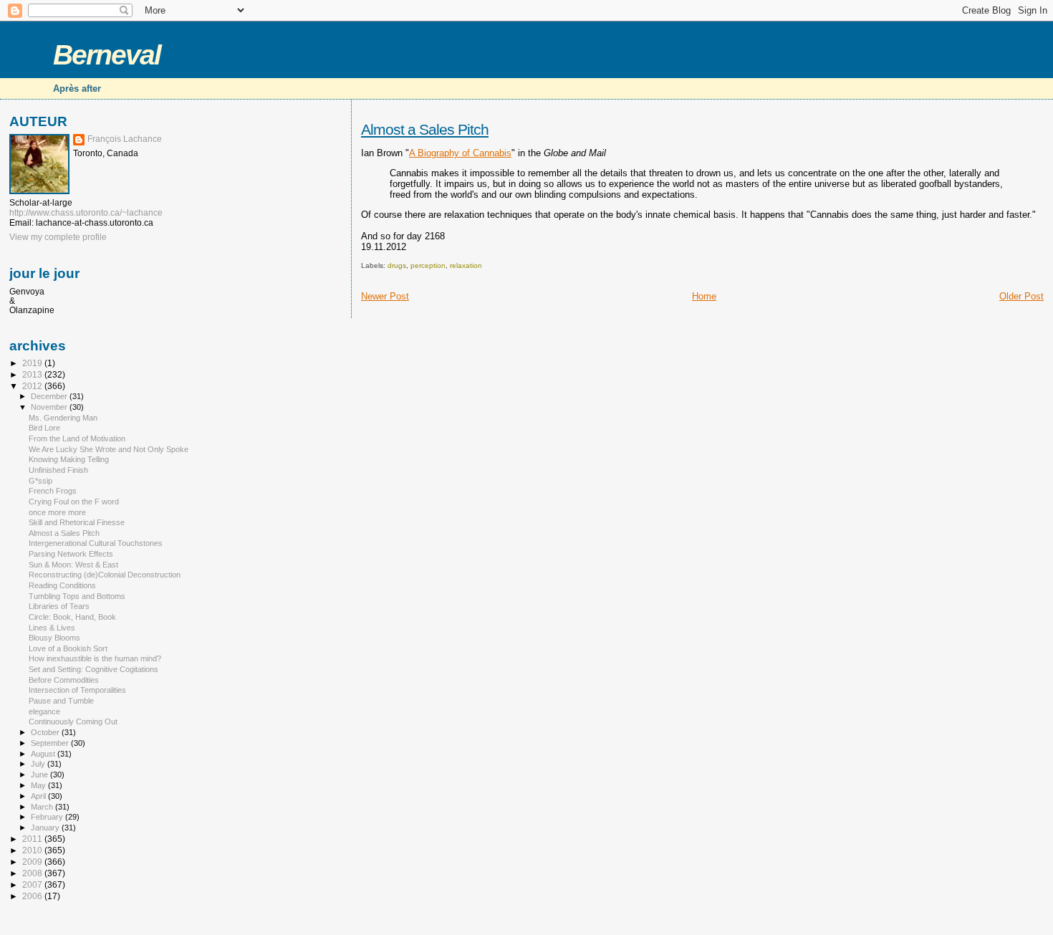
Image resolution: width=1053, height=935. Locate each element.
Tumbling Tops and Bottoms (77, 596)
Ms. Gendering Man (63, 417)
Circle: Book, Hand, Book (72, 617)
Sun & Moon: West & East (73, 564)
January (46, 827)
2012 (33, 385)
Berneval (106, 54)
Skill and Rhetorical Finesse (77, 522)
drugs (397, 265)
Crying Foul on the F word (74, 501)
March (43, 806)
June (40, 774)
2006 (33, 896)
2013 (33, 374)
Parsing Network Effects (71, 554)
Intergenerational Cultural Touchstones (96, 543)
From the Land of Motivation (77, 438)
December (50, 396)
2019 (33, 363)
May (39, 785)
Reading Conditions (62, 585)
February (48, 816)
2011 (33, 838)
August (44, 753)
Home (704, 296)
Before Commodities (64, 680)
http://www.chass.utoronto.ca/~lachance (86, 213)
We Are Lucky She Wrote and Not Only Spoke (108, 449)
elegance (44, 711)
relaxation (466, 265)
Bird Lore (44, 427)
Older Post (1021, 296)
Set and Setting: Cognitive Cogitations (93, 669)
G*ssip (40, 480)
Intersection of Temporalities (77, 690)
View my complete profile (58, 237)
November (50, 407)
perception (428, 265)
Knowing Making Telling (69, 459)
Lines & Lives (52, 627)
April (39, 796)
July (39, 763)
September (51, 743)
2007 (33, 884)
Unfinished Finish (58, 470)
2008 (33, 873)
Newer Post (385, 296)
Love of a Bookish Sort (68, 648)
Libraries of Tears (59, 606)
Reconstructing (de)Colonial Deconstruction (105, 574)
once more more (57, 512)
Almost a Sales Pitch (425, 129)
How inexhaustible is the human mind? (95, 658)
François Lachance (124, 139)
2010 (33, 850)
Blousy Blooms (54, 637)
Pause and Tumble (61, 700)
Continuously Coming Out (73, 721)
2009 (33, 861)
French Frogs (53, 490)
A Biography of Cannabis (460, 153)
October (46, 732)
